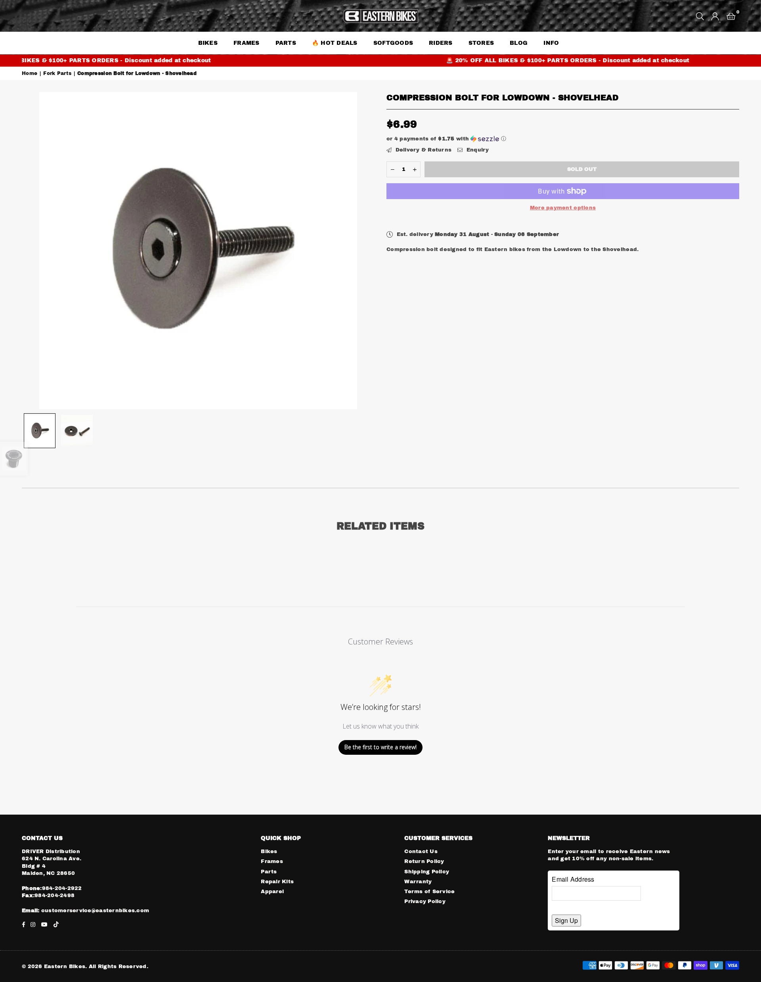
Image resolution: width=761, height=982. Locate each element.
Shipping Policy (426, 872)
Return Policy (424, 861)
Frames (246, 43)
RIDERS (441, 43)
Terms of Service (429, 891)
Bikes (269, 851)
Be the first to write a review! (380, 747)
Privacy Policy (425, 901)
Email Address (573, 879)
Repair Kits (277, 881)
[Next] (364, 251)
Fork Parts (57, 73)
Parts (269, 872)
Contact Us (421, 851)
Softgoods (393, 43)
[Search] (699, 16)
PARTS (285, 43)
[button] (731, 16)
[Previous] (33, 251)
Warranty (418, 881)
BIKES (208, 43)
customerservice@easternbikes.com (94, 910)
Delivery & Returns (422, 150)
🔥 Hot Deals (335, 43)
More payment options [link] (563, 208)
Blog (519, 43)
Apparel (272, 891)
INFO (551, 43)
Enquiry (477, 150)
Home (29, 73)
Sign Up (566, 920)
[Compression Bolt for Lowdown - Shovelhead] (39, 431)
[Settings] (715, 16)
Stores (481, 43)
